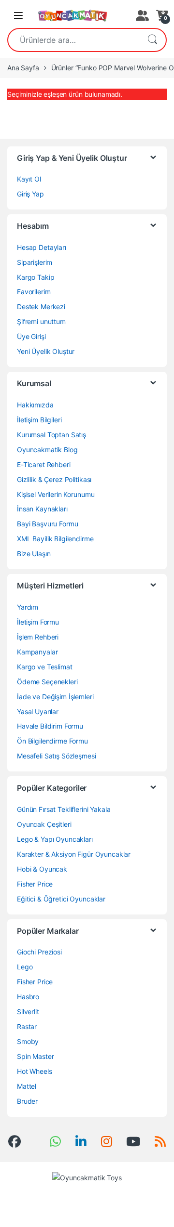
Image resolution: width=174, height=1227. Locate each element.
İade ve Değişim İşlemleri (55, 696)
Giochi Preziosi (39, 952)
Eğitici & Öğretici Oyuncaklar (61, 899)
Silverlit (28, 1011)
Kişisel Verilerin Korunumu (55, 494)
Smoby (28, 1041)
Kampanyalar (37, 652)
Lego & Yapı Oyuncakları (55, 839)
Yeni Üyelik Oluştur (45, 351)
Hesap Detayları (41, 247)
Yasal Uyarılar (37, 711)
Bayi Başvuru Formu (47, 524)
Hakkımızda (35, 405)
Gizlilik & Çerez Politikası (54, 479)
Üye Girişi (31, 336)
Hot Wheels (34, 1071)
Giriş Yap (30, 194)
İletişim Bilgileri (39, 420)
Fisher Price (35, 884)
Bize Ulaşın (33, 553)
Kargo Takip (35, 277)
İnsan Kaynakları (42, 509)
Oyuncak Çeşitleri (44, 824)
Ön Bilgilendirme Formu (52, 741)
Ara (152, 40)
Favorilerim (33, 291)
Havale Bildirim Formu (50, 726)
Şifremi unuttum (41, 321)
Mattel (26, 1086)
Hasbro (28, 996)
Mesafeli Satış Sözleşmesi (56, 756)
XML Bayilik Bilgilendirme (55, 539)
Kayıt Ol (29, 179)
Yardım (27, 607)
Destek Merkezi (41, 306)
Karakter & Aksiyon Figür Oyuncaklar (73, 854)
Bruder (27, 1101)
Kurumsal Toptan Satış (51, 435)
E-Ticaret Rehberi (44, 464)
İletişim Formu (38, 622)
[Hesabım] (141, 15)
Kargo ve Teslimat (44, 667)
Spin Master (35, 1056)
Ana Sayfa (23, 68)
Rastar (27, 1026)
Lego (24, 967)
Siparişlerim (34, 262)
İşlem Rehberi (37, 637)
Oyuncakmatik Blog (47, 449)
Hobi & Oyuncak (42, 869)
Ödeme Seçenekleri (47, 682)
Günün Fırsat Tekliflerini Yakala (64, 809)
